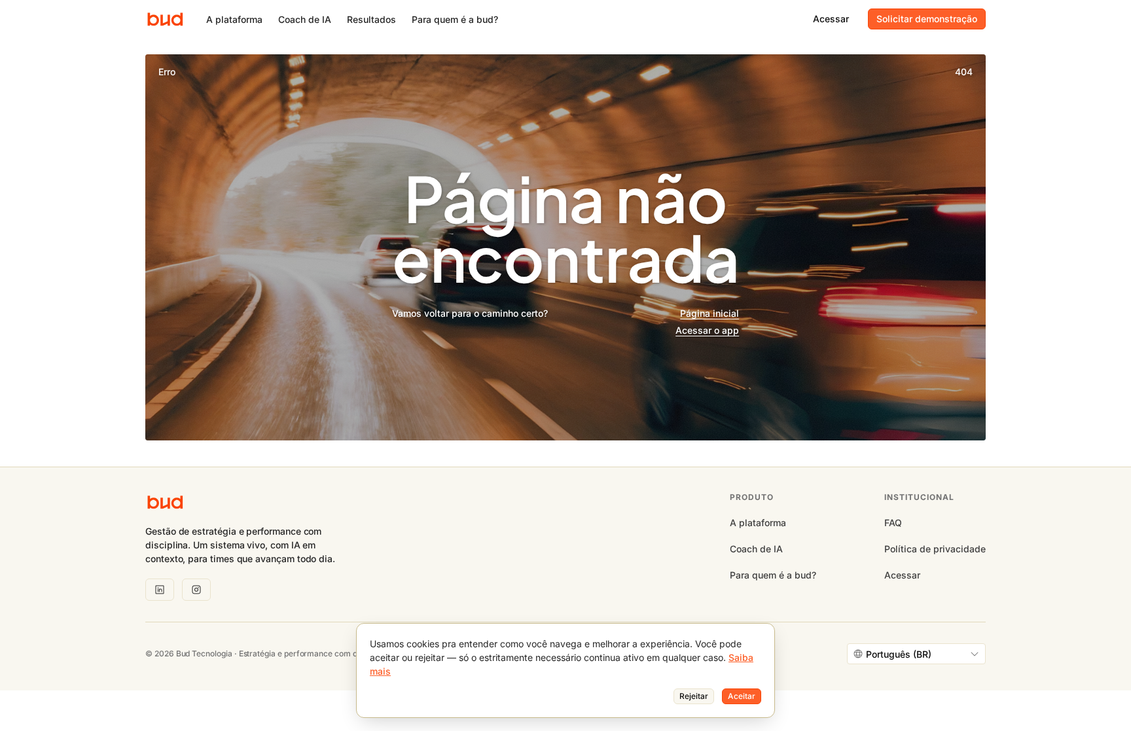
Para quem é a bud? (455, 19)
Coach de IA (304, 19)
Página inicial (709, 313)
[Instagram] (196, 590)
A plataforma (234, 19)
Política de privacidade (935, 548)
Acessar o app (707, 330)
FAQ (893, 522)
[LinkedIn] (159, 590)
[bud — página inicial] (165, 19)
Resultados (371, 19)
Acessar (902, 574)
